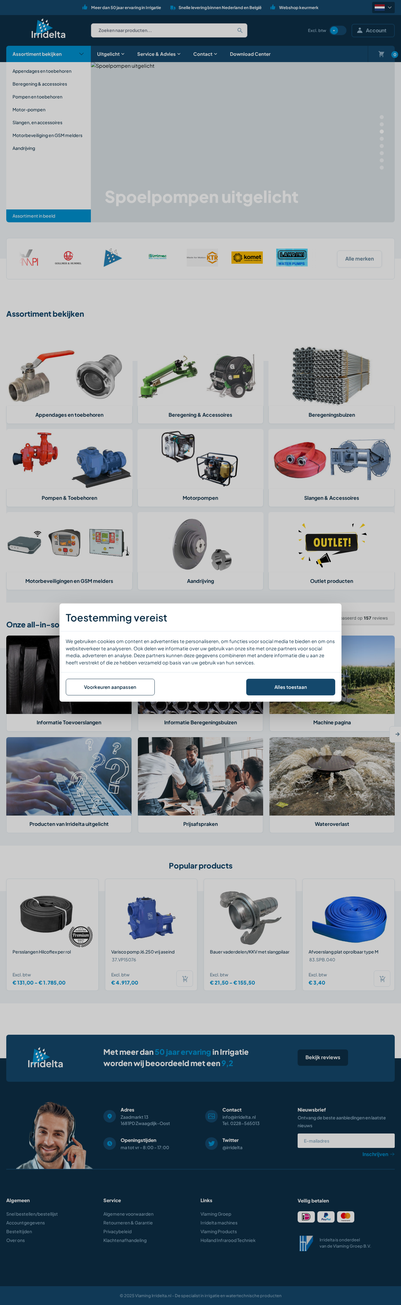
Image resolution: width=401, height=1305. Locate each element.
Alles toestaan (290, 687)
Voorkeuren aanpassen (110, 687)
